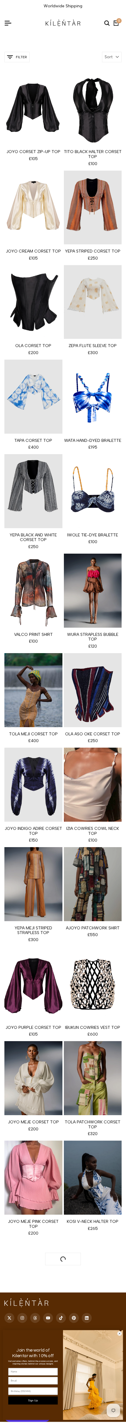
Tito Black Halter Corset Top (93, 154)
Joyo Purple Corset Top (33, 1027)
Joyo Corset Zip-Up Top (33, 152)
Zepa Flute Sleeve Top (93, 346)
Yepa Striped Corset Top (92, 251)
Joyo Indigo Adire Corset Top (33, 831)
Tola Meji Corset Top (33, 734)
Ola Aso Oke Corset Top (92, 734)
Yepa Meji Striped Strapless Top (33, 930)
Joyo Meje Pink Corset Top (33, 1224)
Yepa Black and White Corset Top (33, 538)
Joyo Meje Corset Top (33, 1122)
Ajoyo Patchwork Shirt (93, 928)
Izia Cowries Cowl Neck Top (92, 831)
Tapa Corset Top (33, 440)
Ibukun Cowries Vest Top (92, 1027)
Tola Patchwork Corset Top (92, 1125)
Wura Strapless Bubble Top (92, 637)
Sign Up (33, 1400)
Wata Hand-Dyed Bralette (92, 440)
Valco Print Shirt (33, 634)
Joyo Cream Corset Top (33, 251)
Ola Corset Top (33, 346)
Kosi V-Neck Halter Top (92, 1221)
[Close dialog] (119, 1333)
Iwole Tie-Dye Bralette (92, 535)
